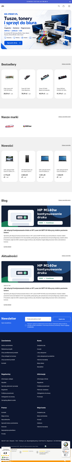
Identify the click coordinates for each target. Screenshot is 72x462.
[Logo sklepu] (2, 6)
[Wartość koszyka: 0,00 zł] (63, 6)
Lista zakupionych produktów (45, 356)
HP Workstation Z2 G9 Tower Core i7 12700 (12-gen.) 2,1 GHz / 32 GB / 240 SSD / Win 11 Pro (27, 170)
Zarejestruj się (41, 345)
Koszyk (39, 349)
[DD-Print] (27, 126)
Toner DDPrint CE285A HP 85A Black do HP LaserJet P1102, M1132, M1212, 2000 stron (61, 89)
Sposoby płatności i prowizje (9, 386)
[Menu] (69, 6)
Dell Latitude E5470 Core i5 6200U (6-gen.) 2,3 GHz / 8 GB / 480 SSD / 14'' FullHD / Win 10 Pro (44, 170)
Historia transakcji (42, 359)
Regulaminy (5, 374)
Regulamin (4, 389)
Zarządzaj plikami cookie (8, 400)
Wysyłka (3, 382)
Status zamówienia (7, 345)
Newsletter (40, 367)
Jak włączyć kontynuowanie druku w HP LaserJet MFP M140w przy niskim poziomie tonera (36, 231)
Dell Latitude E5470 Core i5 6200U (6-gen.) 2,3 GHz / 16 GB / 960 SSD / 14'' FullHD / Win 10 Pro (62, 170)
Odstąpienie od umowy (8, 396)
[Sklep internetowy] (58, 446)
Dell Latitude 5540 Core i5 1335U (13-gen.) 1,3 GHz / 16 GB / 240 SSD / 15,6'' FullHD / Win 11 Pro (9, 170)
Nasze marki (9, 117)
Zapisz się (62, 319)
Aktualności (9, 256)
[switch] (66, 455)
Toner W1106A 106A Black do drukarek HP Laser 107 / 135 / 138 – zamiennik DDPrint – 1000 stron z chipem (26, 89)
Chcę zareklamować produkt (9, 352)
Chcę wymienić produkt (8, 359)
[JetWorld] (9, 126)
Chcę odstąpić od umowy (8, 356)
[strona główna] (36, 29)
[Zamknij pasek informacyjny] (69, 2)
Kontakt (3, 363)
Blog (4, 200)
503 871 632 (5, 441)
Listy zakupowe (41, 352)
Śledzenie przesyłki (6, 349)
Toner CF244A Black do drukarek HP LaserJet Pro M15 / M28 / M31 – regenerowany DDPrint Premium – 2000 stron (44, 89)
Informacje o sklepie (7, 379)
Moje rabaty (40, 363)
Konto (39, 341)
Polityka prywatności (7, 393)
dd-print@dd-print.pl (32, 441)
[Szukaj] (59, 6)
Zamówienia (6, 341)
